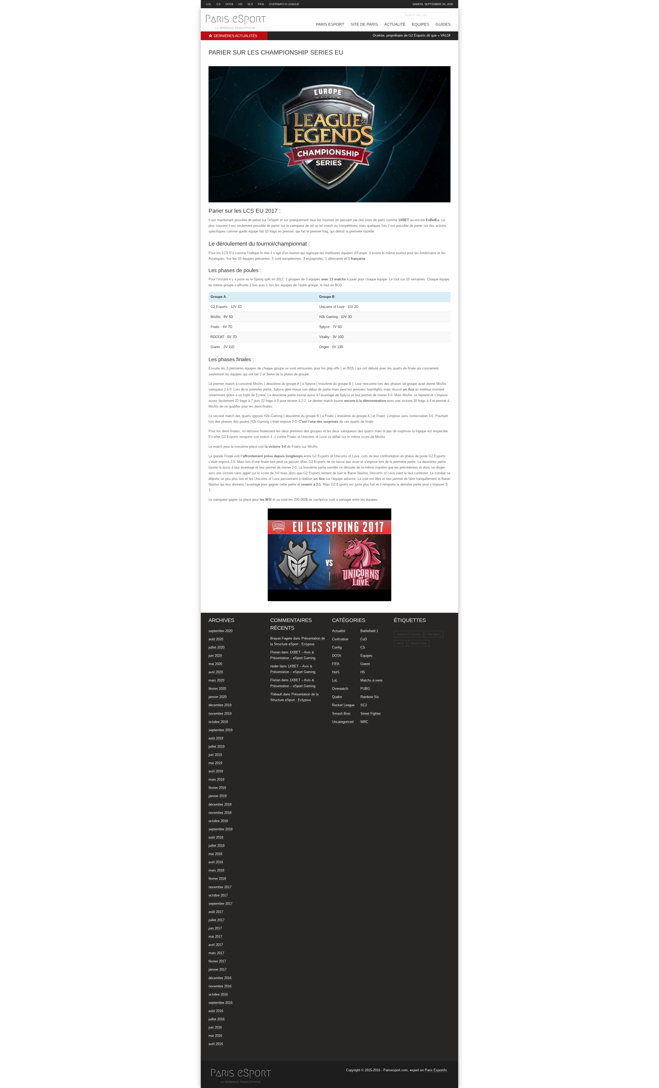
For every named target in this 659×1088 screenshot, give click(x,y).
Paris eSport (330, 24)
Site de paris (364, 24)
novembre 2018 (220, 813)
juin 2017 (215, 928)
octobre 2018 (218, 821)
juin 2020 (215, 656)
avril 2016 (216, 1044)
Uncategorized (342, 722)
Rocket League (343, 705)
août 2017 (216, 912)
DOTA (229, 4)
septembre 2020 (220, 631)
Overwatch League (284, 4)
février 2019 (217, 788)
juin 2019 (215, 755)
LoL (208, 4)
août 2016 (216, 1011)
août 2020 (216, 639)
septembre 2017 (220, 903)
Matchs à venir (371, 680)
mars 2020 (216, 680)
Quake (337, 697)
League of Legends (409, 634)
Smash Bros (341, 713)
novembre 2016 (220, 986)
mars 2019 (216, 779)
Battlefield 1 (369, 631)
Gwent (365, 664)
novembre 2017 (220, 887)
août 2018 (216, 837)
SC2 (250, 4)
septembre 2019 (220, 730)
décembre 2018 (220, 804)
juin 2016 (215, 1027)
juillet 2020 (216, 647)
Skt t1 (400, 643)
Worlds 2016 (419, 643)
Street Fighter (370, 713)
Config (337, 647)
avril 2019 (216, 771)
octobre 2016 (218, 994)
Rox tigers (434, 634)
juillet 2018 (216, 846)
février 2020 (217, 688)
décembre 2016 (220, 978)
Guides (443, 24)
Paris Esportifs (436, 1070)
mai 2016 (215, 1036)
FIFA (261, 4)
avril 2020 (216, 672)
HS (240, 4)
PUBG (365, 688)
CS (218, 4)
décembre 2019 (220, 705)
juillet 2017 (216, 920)
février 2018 (217, 878)
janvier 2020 (218, 697)
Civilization (340, 639)
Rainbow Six (369, 697)
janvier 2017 (218, 969)
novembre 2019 (220, 713)
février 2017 (217, 961)
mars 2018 (216, 870)
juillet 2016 (216, 1019)
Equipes (420, 24)
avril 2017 (216, 945)
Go (447, 15)
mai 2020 (215, 664)
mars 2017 (216, 953)
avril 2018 (216, 862)
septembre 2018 (220, 829)
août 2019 (216, 738)
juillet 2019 (216, 746)
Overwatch (340, 688)
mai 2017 (215, 936)
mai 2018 (215, 854)
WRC (364, 722)
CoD (363, 639)
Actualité (394, 24)
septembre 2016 (220, 1003)
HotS (336, 672)
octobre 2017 (218, 895)
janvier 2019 (218, 796)
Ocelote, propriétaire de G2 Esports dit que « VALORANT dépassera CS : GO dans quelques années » (422, 35)
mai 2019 (215, 763)
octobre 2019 (218, 722)
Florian (275, 652)
